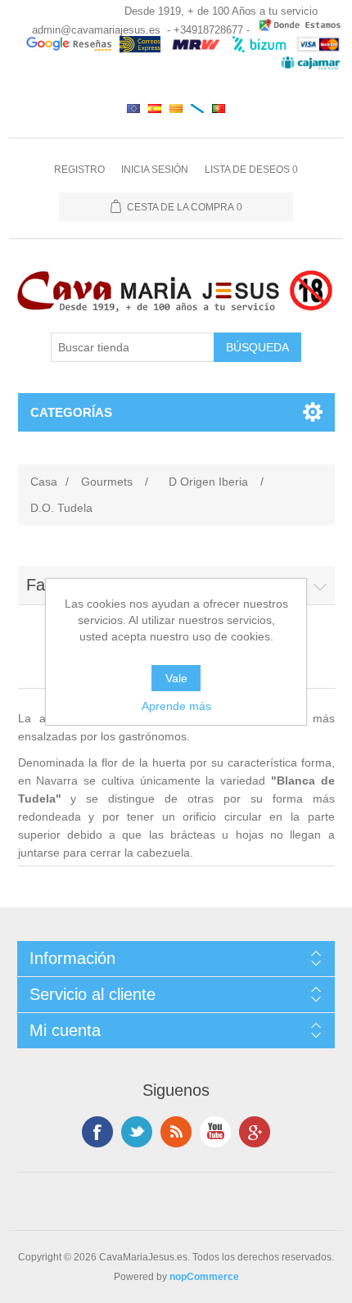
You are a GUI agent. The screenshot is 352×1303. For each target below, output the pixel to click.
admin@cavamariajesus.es (96, 30)
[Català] (176, 108)
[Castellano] (155, 108)
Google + (254, 1131)
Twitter (136, 1131)
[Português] (218, 108)
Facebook (97, 1131)
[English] (133, 108)
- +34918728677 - (208, 30)
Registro (79, 169)
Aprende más (176, 706)
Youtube (215, 1131)
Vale (176, 678)
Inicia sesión (154, 169)
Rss (176, 1131)
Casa (43, 481)
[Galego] (197, 108)
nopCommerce (204, 1277)
